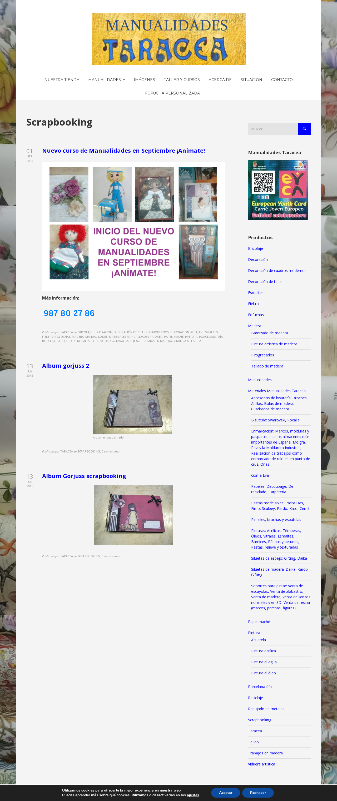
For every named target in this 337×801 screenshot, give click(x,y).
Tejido (253, 741)
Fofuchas (256, 314)
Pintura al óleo (263, 672)
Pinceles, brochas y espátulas (276, 519)
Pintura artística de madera (274, 343)
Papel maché (259, 621)
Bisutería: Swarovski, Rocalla (275, 419)
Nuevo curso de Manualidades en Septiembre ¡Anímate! (123, 150)
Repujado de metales (266, 708)
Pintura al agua (264, 661)
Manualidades (260, 379)
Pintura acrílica (263, 650)
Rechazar (258, 792)
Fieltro (253, 303)
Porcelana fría (260, 686)
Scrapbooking (259, 719)
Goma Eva (260, 475)
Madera (254, 325)
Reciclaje (255, 697)
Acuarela (258, 639)
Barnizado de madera (269, 332)
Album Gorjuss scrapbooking (84, 476)
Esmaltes (256, 292)
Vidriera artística (261, 764)
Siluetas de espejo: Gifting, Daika (279, 558)
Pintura (254, 632)
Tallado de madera (267, 366)
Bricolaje (255, 248)
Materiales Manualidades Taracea (277, 390)
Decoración (258, 259)
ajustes (193, 795)
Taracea (255, 730)
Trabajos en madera (265, 752)
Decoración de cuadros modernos (277, 270)
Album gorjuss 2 (65, 365)
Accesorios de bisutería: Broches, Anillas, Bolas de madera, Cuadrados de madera (279, 403)
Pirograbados (262, 354)
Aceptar (225, 792)
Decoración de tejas (265, 281)
